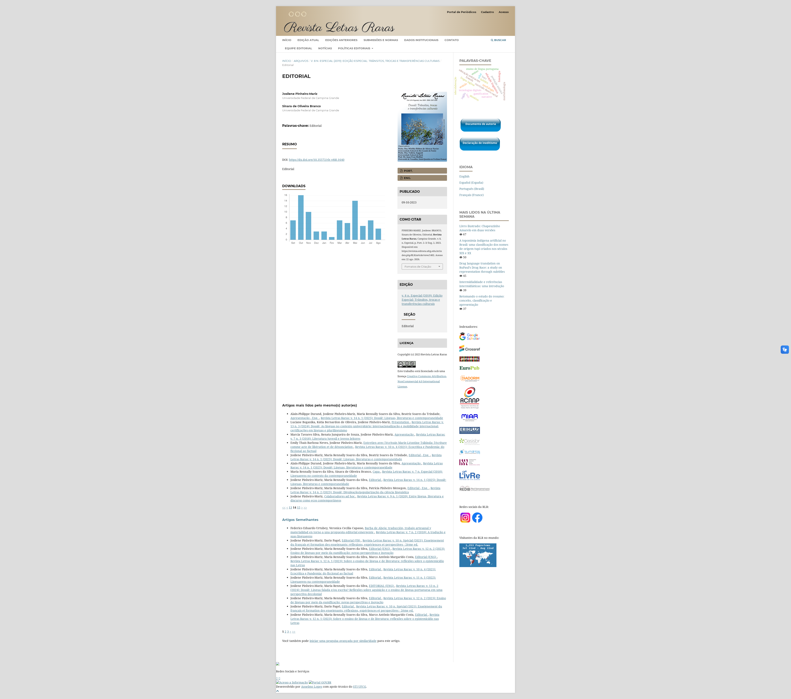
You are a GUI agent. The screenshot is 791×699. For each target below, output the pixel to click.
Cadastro (487, 12)
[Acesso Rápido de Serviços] (277, 678)
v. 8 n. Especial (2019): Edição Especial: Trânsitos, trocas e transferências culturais (375, 60)
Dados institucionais (421, 40)
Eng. (407, 178)
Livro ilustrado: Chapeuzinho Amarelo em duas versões (479, 228)
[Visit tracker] (477, 566)
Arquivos (301, 60)
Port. (408, 170)
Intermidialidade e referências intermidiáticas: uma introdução (481, 284)
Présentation (401, 422)
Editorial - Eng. (419, 455)
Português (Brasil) (471, 189)
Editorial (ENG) (380, 549)
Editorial (375, 480)
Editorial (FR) (351, 540)
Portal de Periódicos (461, 12)
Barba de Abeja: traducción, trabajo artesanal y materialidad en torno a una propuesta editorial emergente (360, 530)
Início (286, 40)
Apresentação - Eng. (304, 418)
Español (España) (471, 182)
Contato (452, 40)
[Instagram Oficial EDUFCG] (279, 678)
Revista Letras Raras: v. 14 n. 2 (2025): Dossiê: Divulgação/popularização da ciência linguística (365, 490)
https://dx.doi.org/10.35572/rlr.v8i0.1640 (316, 160)
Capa (376, 471)
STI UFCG (359, 686)
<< (284, 507)
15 (298, 507)
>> (305, 507)
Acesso (504, 12)
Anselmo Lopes (311, 686)
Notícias (325, 48)
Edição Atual (308, 40)
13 (290, 507)
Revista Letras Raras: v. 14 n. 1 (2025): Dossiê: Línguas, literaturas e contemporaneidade (382, 418)
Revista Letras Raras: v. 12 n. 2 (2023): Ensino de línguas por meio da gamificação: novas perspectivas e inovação (367, 551)
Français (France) (471, 195)
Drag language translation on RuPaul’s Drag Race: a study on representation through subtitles (482, 267)
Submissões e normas (381, 40)
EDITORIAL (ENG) (381, 586)
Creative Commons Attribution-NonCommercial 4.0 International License (422, 381)
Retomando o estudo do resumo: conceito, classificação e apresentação (481, 300)
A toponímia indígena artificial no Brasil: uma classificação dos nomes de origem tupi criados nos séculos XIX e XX (483, 246)
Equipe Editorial (298, 48)
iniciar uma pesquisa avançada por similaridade (343, 641)
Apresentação (404, 434)
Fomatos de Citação (418, 266)
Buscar (499, 40)
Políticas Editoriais (354, 48)
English (464, 176)
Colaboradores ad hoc (340, 496)
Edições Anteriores (341, 40)
